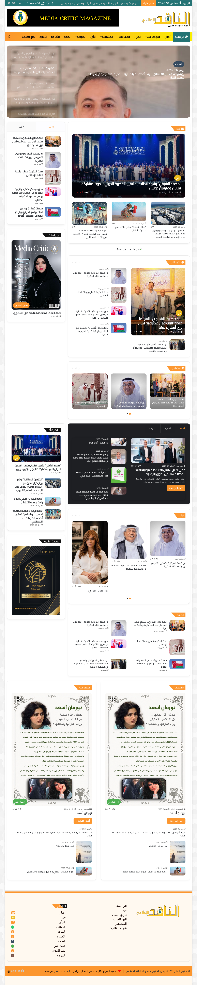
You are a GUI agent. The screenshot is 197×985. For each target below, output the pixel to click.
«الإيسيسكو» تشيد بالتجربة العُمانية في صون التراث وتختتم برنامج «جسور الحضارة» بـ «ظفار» (91, 314)
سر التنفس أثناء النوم (98, 442)
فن (64, 917)
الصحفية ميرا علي (177, 809)
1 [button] (130, 414)
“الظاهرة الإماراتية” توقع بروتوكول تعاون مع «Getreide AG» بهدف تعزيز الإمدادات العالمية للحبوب (168, 233)
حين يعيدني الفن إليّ (98, 590)
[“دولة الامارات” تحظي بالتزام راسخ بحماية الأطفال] (129, 211)
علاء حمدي (175, 192)
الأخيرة (50, 126)
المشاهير (107, 36)
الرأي (93, 36)
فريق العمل (119, 915)
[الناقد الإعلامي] (166, 19)
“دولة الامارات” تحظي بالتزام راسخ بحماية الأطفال (130, 228)
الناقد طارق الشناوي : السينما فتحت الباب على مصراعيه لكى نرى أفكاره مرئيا (27, 141)
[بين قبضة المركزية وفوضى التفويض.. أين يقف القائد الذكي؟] (118, 276)
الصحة (67, 36)
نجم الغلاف (28, 36)
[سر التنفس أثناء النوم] (118, 442)
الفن (138, 36)
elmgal (49, 971)
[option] (98, 82)
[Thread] (9, 971)
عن (125, 910)
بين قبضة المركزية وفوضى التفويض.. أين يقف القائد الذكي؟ (90, 274)
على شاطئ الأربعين (158, 846)
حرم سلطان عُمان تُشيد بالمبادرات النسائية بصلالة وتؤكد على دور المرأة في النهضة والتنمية (91, 3)
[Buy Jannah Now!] (129, 249)
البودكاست (153, 36)
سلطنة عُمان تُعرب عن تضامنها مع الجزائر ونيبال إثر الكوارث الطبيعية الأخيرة (92, 331)
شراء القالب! (118, 928)
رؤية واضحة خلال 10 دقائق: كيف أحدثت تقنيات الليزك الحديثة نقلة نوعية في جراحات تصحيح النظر (90, 457)
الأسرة (43, 36)
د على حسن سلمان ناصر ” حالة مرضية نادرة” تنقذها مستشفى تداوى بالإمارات (160, 472)
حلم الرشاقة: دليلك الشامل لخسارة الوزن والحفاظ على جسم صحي (92, 474)
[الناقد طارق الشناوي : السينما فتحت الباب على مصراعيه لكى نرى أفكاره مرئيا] (158, 301)
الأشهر (22, 126)
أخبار (168, 36)
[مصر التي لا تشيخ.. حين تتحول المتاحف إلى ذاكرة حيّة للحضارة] (129, 540)
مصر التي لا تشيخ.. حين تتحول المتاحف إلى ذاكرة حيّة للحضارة (129, 567)
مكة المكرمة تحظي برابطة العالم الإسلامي (92, 293)
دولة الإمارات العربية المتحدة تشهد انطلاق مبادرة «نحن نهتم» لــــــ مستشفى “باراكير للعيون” (92, 494)
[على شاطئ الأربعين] (177, 852)
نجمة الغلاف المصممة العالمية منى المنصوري (37, 313)
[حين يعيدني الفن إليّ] (90, 552)
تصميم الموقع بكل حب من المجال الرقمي (94, 971)
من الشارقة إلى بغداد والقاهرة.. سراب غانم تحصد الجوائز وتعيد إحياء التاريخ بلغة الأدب (148, 834)
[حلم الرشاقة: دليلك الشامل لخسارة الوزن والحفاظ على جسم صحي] (118, 475)
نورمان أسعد (177, 813)
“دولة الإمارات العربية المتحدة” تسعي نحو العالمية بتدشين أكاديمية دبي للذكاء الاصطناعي (90, 233)
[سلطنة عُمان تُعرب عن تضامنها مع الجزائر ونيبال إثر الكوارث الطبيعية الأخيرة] (118, 328)
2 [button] (127, 413)
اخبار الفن (176, 262)
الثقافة (55, 36)
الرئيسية (180, 36)
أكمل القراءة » (176, 488)
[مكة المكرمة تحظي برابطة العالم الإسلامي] (118, 295)
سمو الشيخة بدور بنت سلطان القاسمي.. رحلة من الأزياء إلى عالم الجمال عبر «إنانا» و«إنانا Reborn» (133, 75)
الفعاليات (124, 36)
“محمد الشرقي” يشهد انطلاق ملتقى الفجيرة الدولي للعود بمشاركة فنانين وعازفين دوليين (38, 467)
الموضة (81, 36)
